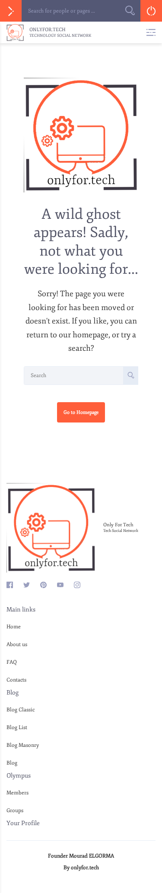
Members (17, 793)
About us (16, 644)
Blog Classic (20, 710)
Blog (11, 763)
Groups (14, 810)
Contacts (16, 680)
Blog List (16, 727)
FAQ (11, 662)
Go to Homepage (81, 412)
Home (13, 627)
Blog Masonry (22, 745)
